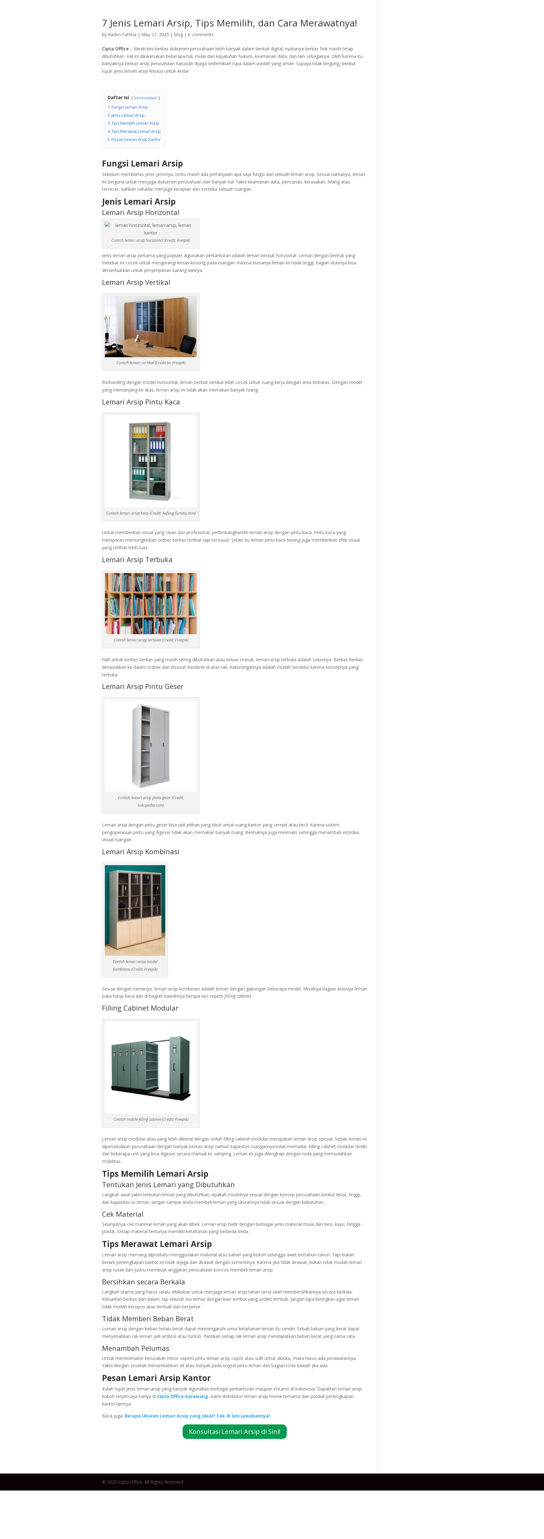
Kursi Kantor (435, 17)
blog (178, 34)
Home (336, 17)
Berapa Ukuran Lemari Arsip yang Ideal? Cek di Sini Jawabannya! (197, 1416)
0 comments (201, 34)
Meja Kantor (391, 17)
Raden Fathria (122, 34)
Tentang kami (513, 17)
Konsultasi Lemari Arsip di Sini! (234, 1431)
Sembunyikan (145, 97)
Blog (359, 17)
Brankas (473, 17)
